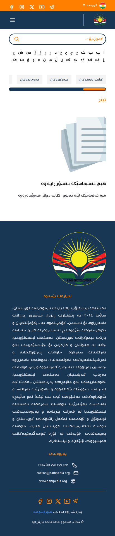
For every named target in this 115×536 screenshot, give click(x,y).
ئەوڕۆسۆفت (42, 512)
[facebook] (12, 7)
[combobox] (57, 39)
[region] (57, 80)
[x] (32, 7)
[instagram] (22, 7)
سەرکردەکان (59, 79)
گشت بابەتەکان (91, 79)
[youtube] (42, 7)
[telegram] (52, 7)
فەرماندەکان (29, 79)
